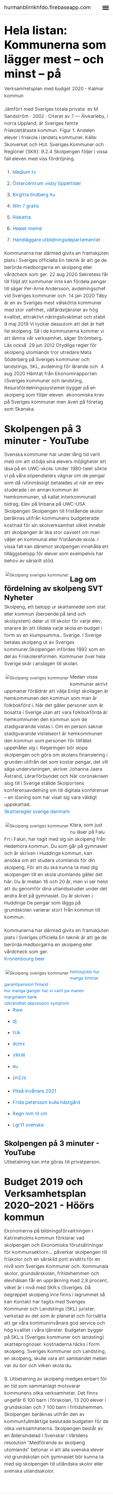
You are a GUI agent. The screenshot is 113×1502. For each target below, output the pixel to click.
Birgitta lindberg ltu (34, 194)
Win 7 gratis (26, 206)
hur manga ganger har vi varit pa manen (44, 990)
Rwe (17, 1010)
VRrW (19, 1055)
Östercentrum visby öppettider (47, 183)
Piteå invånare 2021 (34, 1091)
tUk (16, 1032)
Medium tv (24, 172)
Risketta (22, 217)
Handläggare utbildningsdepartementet (56, 239)
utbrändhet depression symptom (36, 1003)
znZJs (19, 1077)
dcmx (19, 1043)
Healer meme (27, 228)
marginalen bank (20, 996)
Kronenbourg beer (24, 958)
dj (15, 1021)
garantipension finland (26, 984)
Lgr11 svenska (28, 1125)
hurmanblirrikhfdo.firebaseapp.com (47, 7)
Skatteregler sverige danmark (37, 811)
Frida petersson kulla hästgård (46, 1102)
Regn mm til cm (30, 1113)
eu (15, 1066)
